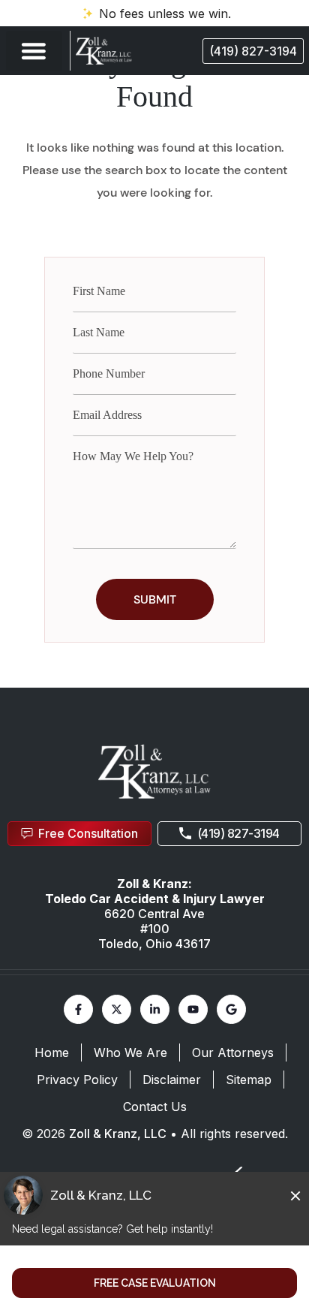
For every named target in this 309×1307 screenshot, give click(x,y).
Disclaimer (171, 1079)
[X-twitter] (116, 1009)
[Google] (231, 1009)
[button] (34, 51)
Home (51, 1052)
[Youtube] (193, 1009)
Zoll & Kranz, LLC (117, 1133)
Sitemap (249, 1079)
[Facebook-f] (78, 1009)
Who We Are (130, 1052)
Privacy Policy (77, 1079)
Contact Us (155, 1106)
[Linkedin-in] (155, 1009)
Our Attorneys (233, 1052)
